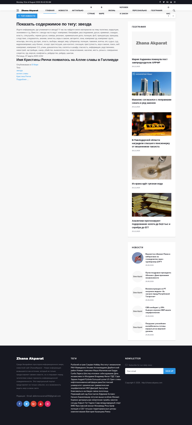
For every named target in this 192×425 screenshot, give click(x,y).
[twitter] (164, 2)
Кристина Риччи (23, 76)
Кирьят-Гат (83, 403)
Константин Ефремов (97, 394)
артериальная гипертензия (91, 400)
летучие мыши (97, 397)
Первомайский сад (79, 394)
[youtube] (171, 2)
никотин (114, 400)
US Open (111, 379)
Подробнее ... (22, 79)
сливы (118, 379)
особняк (108, 397)
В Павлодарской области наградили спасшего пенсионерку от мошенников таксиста (151, 143)
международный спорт (110, 403)
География (156, 10)
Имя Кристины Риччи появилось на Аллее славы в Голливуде (67, 60)
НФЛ (88, 388)
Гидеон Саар (94, 403)
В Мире (101, 10)
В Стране (91, 10)
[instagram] (175, 2)
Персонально (139, 10)
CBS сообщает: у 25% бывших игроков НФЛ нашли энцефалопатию (158, 310)
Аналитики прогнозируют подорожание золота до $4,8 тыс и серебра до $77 (151, 224)
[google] (167, 2)
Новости (63, 10)
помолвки (88, 370)
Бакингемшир (84, 397)
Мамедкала (80, 367)
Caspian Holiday (93, 364)
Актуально (77, 10)
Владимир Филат (102, 376)
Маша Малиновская (102, 370)
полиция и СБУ (78, 409)
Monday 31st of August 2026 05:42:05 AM (33, 2)
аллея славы (22, 73)
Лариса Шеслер (84, 373)
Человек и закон (123, 10)
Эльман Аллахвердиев (96, 367)
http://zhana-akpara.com (152, 382)
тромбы (106, 400)
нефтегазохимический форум (84, 382)
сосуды (74, 403)
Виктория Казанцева (95, 411)
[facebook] (160, 2)
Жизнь (111, 10)
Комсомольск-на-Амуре (81, 391)
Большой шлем (99, 379)
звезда (19, 70)
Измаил (80, 370)
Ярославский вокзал (84, 406)
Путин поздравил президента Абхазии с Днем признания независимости (158, 275)
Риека (107, 411)
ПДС (112, 376)
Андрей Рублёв (85, 379)
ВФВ (73, 406)
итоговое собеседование (102, 373)
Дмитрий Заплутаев (99, 388)
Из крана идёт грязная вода (147, 183)
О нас (168, 10)
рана (100, 382)
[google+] (34, 404)
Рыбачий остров (78, 364)
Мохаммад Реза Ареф (104, 406)
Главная (49, 10)
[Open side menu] (17, 10)
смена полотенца (100, 391)
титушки (88, 409)
